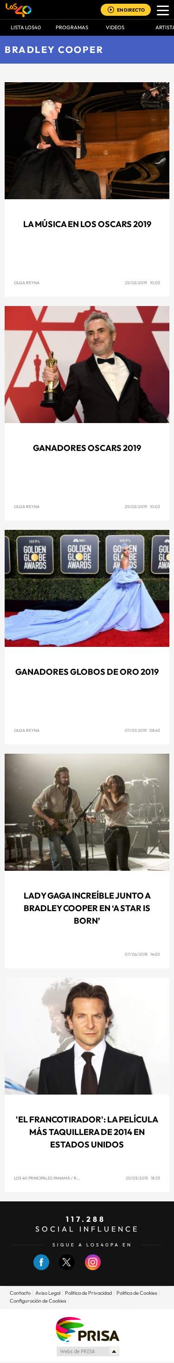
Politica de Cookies (136, 1293)
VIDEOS (115, 27)
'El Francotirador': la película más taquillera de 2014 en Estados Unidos (87, 1132)
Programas (72, 27)
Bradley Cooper (54, 49)
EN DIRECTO (131, 10)
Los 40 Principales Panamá (42, 1177)
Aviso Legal (47, 1293)
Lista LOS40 (26, 27)
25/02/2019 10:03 (142, 282)
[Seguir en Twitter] (66, 1268)
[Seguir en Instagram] (92, 1268)
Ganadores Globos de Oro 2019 (87, 671)
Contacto (20, 1293)
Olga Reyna (26, 282)
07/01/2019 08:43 (142, 730)
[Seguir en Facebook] (41, 1268)
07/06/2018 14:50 (142, 954)
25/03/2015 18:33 (143, 1177)
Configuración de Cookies (38, 1301)
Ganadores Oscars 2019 (87, 448)
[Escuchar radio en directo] (111, 10)
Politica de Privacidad (88, 1293)
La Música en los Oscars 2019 (87, 224)
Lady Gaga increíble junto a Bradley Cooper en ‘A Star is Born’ (87, 908)
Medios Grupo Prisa (87, 1351)
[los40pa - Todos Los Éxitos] (18, 10)
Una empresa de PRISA (87, 1329)
